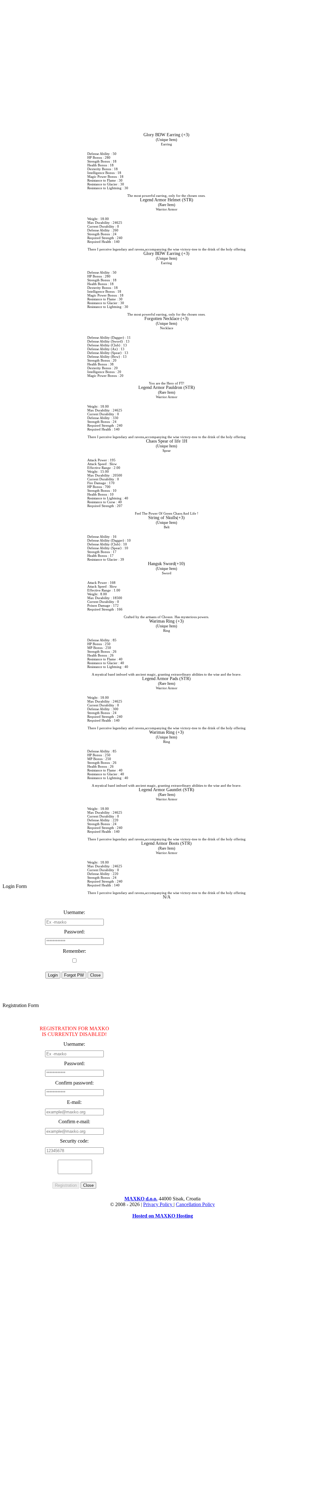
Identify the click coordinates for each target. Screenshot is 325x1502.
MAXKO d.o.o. (140, 1198)
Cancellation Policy (195, 1204)
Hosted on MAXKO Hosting (162, 1215)
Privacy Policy (158, 1204)
